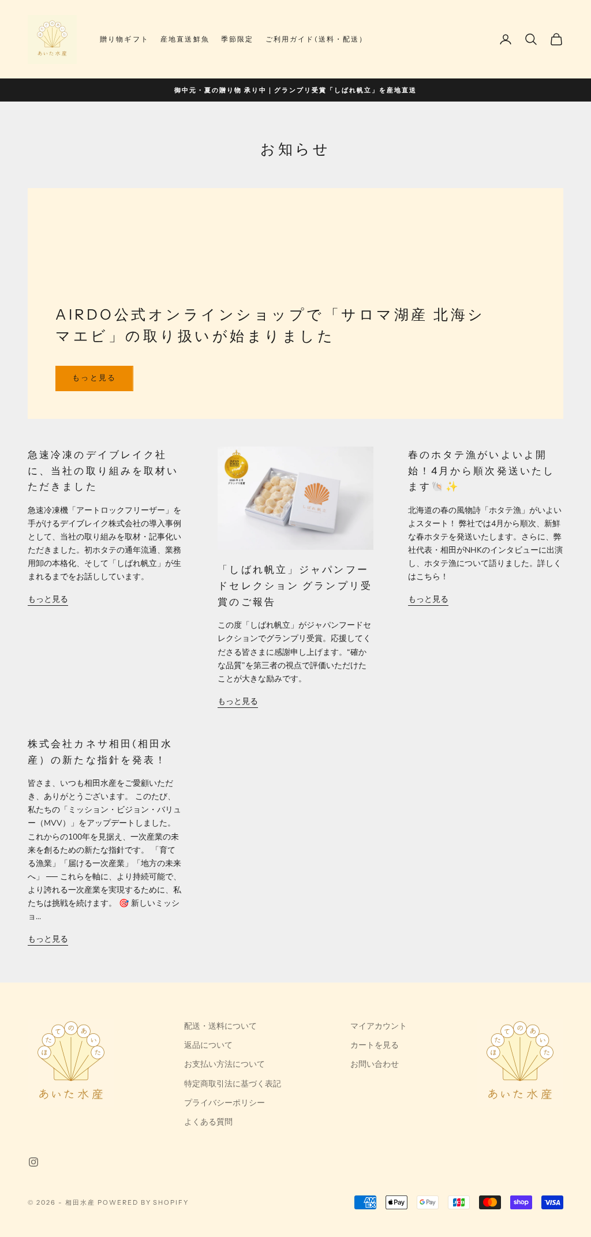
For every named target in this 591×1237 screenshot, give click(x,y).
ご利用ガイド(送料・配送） (316, 39)
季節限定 (237, 39)
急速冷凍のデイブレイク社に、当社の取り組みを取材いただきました (103, 470)
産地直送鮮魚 (185, 39)
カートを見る (374, 1045)
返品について (208, 1045)
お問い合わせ (374, 1064)
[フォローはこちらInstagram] (33, 1162)
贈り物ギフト (124, 39)
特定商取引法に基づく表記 (232, 1083)
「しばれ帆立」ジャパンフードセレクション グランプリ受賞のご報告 (295, 585)
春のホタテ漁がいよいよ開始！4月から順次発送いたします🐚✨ (481, 470)
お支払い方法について (224, 1064)
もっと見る (94, 378)
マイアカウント (378, 1026)
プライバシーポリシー (224, 1102)
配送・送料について (220, 1026)
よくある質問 (208, 1121)
